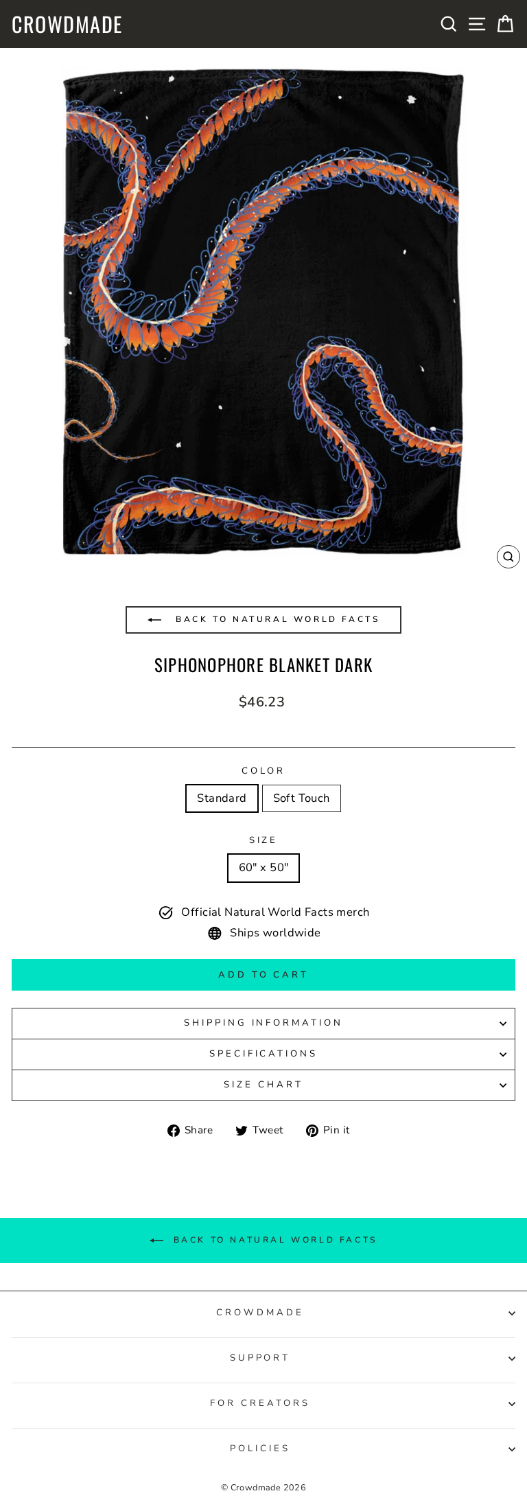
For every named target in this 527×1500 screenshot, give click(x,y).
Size (264, 840)
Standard (221, 798)
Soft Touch (301, 798)
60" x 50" (264, 867)
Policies (260, 1448)
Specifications (263, 1054)
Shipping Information (264, 1023)
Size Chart (263, 1084)
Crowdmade (67, 24)
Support (260, 1358)
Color (264, 771)
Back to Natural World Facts (276, 619)
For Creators (260, 1403)
